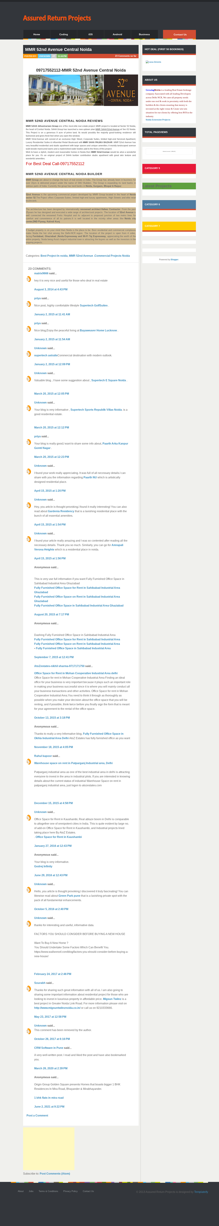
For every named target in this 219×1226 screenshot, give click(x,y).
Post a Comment (37, 1115)
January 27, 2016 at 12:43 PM (53, 845)
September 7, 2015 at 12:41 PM (54, 657)
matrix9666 (41, 273)
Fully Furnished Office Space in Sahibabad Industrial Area (73, 648)
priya (37, 298)
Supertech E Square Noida (109, 380)
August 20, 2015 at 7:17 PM (51, 614)
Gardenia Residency (61, 511)
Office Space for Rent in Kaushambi (58, 837)
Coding (63, 34)
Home (36, 34)
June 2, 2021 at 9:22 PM (49, 1106)
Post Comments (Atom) (55, 1173)
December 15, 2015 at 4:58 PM (53, 803)
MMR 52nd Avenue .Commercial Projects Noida (99, 255)
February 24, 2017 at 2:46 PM (52, 974)
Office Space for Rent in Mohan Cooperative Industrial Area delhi (76, 673)
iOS (90, 34)
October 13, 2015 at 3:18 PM (52, 717)
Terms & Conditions (48, 1191)
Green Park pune (69, 895)
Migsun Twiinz (112, 999)
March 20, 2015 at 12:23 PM (51, 456)
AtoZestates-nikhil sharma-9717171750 (59, 666)
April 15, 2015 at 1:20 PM (50, 490)
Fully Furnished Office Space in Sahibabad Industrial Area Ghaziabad (79, 605)
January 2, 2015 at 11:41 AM (52, 314)
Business (144, 34)
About (21, 1191)
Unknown (40, 348)
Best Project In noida (54, 255)
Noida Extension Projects (158, 120)
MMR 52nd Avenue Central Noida (58, 49)
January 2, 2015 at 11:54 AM (52, 339)
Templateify (201, 1191)
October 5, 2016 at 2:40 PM (51, 909)
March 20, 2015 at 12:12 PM (51, 427)
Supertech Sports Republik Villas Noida (96, 409)
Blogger (174, 259)
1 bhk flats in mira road (49, 1097)
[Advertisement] (48, 1148)
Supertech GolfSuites (94, 305)
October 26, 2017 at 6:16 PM (52, 1039)
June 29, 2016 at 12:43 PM (50, 875)
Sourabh (40, 982)
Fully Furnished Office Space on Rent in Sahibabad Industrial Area (77, 643)
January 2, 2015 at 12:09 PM (52, 364)
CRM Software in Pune (48, 1047)
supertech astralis (45, 355)
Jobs (31, 1191)
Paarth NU (90, 477)
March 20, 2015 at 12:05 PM (51, 393)
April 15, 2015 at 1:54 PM (50, 524)
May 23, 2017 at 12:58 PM (50, 1016)
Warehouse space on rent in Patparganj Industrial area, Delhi (73, 763)
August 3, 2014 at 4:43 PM (50, 289)
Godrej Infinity (43, 866)
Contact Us (180, 34)
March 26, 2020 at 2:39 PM (50, 1068)
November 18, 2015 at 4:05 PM (53, 747)
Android (117, 34)
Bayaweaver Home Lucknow (99, 330)
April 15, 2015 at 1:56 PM (50, 558)
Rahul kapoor (43, 756)
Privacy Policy (70, 1191)
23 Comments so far (125, 56)
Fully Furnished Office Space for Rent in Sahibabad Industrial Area (77, 639)
